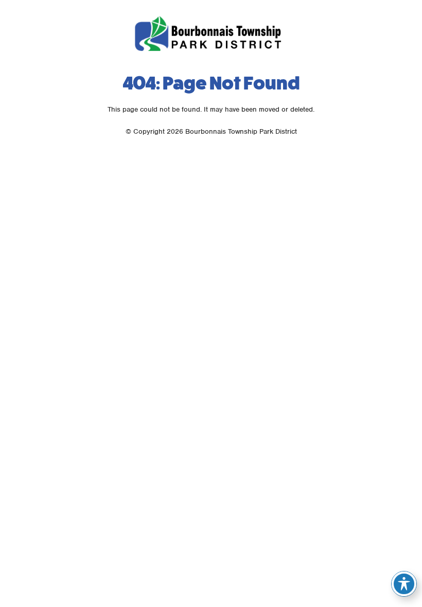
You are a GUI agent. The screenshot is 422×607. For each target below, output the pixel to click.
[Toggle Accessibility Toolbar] (404, 584)
